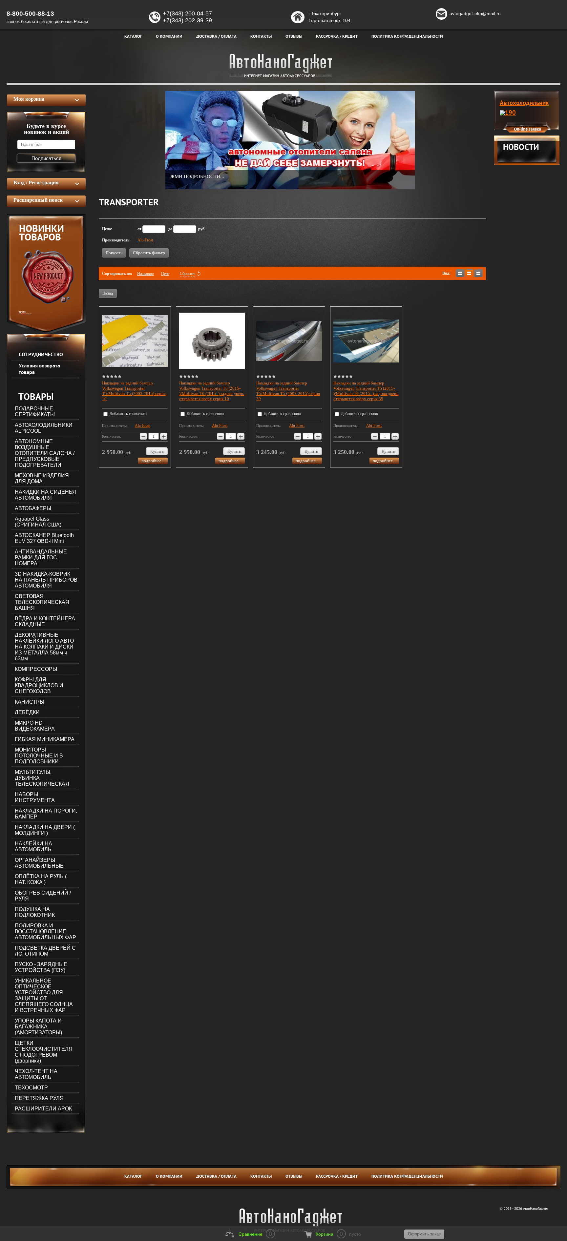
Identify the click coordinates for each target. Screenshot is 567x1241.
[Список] (460, 273)
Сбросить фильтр (149, 252)
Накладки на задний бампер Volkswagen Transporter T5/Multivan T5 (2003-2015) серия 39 (288, 391)
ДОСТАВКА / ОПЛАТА (216, 1176)
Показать (114, 252)
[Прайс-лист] (478, 273)
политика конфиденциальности (407, 1176)
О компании (169, 1176)
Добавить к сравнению (128, 413)
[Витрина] (469, 273)
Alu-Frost (145, 240)
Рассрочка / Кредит (337, 1176)
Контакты (261, 1176)
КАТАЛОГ (133, 1176)
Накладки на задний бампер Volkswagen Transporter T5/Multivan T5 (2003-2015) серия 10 (134, 391)
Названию (145, 273)
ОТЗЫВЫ (293, 1176)
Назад (107, 293)
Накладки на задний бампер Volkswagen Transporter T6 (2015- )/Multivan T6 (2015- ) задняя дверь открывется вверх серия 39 (365, 391)
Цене (165, 273)
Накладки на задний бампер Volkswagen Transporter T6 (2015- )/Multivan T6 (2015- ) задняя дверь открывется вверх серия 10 (211, 391)
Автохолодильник (524, 103)
